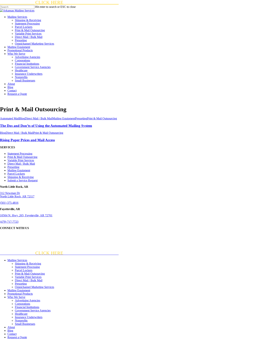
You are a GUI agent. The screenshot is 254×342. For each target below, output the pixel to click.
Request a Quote (17, 337)
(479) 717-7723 (9, 221)
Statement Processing (19, 153)
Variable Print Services (20, 160)
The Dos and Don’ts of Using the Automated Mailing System (46, 126)
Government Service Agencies (33, 310)
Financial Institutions (27, 307)
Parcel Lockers (16, 173)
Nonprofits (21, 320)
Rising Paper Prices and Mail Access (27, 140)
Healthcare (21, 313)
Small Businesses (25, 323)
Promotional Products (20, 293)
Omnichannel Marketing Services (34, 287)
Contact (12, 333)
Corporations (22, 303)
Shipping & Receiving (20, 177)
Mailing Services (17, 260)
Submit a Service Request (22, 180)
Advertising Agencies (27, 300)
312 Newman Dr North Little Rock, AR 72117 (17, 194)
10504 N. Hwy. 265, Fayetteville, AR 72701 (26, 215)
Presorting (81, 118)
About (11, 327)
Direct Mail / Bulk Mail (38, 118)
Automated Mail (9, 118)
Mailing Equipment (63, 118)
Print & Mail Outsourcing (102, 118)
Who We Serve (16, 297)
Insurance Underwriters (28, 317)
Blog (22, 118)
